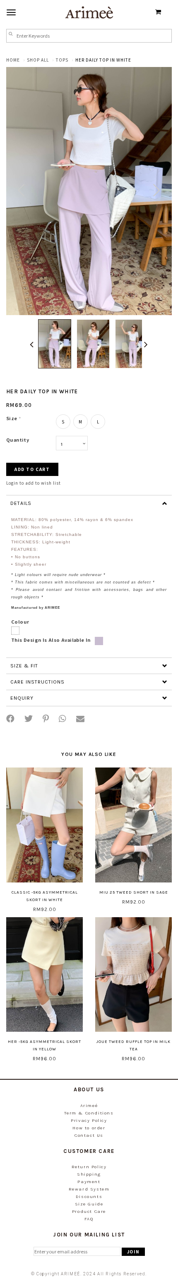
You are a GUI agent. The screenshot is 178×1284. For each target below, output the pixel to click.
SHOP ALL (38, 60)
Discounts (89, 1196)
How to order (88, 1128)
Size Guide (89, 1204)
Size (13, 418)
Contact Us (89, 1135)
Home (13, 60)
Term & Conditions (88, 1113)
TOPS (62, 60)
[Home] (89, 12)
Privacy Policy (89, 1120)
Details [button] (20, 503)
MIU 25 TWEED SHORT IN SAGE (133, 892)
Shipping (89, 1174)
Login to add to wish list (33, 483)
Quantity (17, 439)
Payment (88, 1181)
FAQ (89, 1219)
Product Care (89, 1211)
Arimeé (89, 1105)
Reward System (89, 1189)
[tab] (89, 503)
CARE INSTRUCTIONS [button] (37, 682)
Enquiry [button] (22, 698)
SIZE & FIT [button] (24, 666)
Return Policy (89, 1166)
